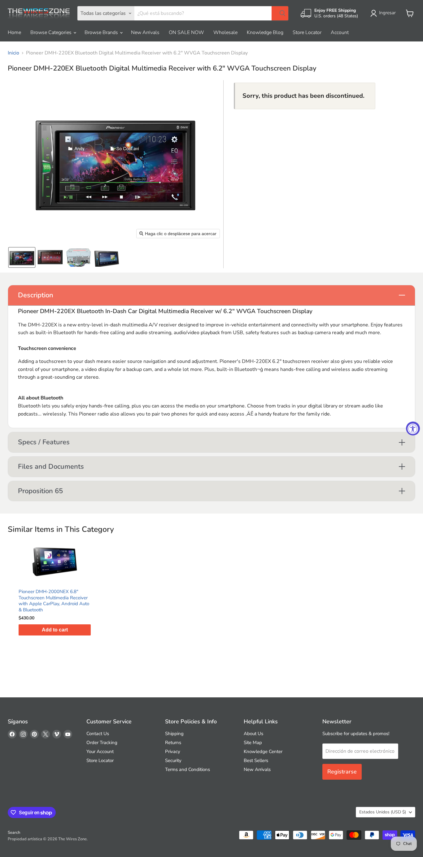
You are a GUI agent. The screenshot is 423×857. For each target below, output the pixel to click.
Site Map (253, 742)
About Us (253, 733)
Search (14, 832)
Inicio (13, 53)
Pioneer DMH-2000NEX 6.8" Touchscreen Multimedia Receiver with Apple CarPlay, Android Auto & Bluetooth (54, 601)
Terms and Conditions (187, 769)
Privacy (172, 751)
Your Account (100, 751)
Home (14, 32)
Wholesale (225, 32)
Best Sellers (256, 760)
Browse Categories (51, 32)
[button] (384, 13)
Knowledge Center (263, 751)
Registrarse (342, 771)
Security (173, 760)
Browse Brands (102, 32)
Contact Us (97, 733)
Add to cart (55, 629)
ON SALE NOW (186, 32)
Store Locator (307, 32)
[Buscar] (280, 13)
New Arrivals (145, 32)
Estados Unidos (382, 812)
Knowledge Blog (265, 32)
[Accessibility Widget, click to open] (413, 429)
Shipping (174, 733)
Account (340, 32)
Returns (173, 742)
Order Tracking (101, 742)
